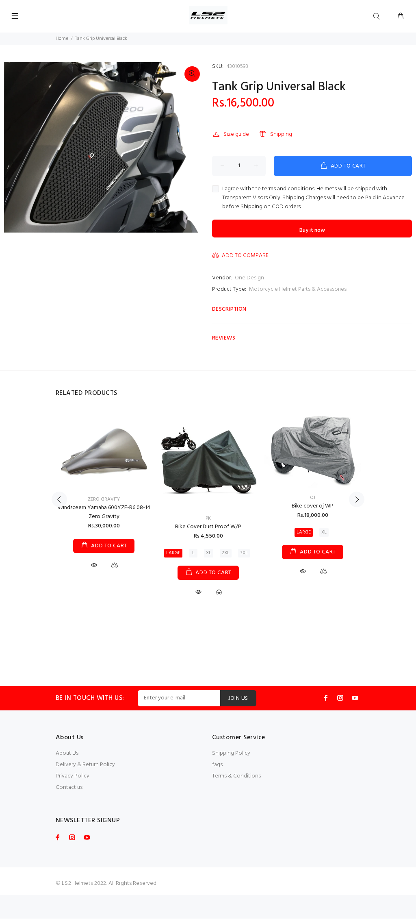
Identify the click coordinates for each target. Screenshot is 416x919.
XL (208, 553)
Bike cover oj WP (313, 506)
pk (208, 518)
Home (62, 39)
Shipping (281, 134)
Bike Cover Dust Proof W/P (208, 526)
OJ (312, 498)
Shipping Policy (231, 753)
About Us (67, 753)
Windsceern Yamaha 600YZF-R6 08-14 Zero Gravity (104, 512)
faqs (217, 764)
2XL (226, 553)
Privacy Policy (72, 776)
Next (356, 499)
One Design (249, 278)
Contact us (69, 787)
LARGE (173, 553)
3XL (244, 553)
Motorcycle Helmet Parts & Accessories (298, 289)
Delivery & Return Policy (85, 764)
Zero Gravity (104, 499)
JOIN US (238, 698)
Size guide (236, 134)
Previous (59, 499)
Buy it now (312, 230)
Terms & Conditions (236, 776)
